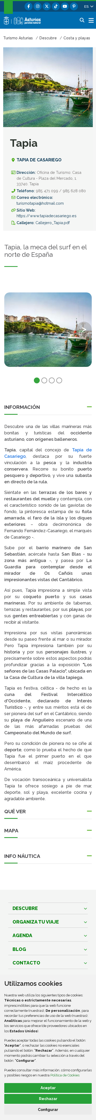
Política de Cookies (64, 1075)
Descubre (25, 908)
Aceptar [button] (48, 1088)
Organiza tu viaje (36, 922)
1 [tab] (37, 380)
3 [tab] (52, 380)
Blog (19, 949)
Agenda (22, 935)
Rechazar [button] (48, 1099)
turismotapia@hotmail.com (40, 203)
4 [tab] (59, 380)
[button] (88, 6)
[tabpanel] (48, 332)
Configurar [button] (48, 1110)
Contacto (26, 963)
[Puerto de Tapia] (48, 329)
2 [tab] (44, 380)
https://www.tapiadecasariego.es (47, 215)
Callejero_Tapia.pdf (52, 222)
